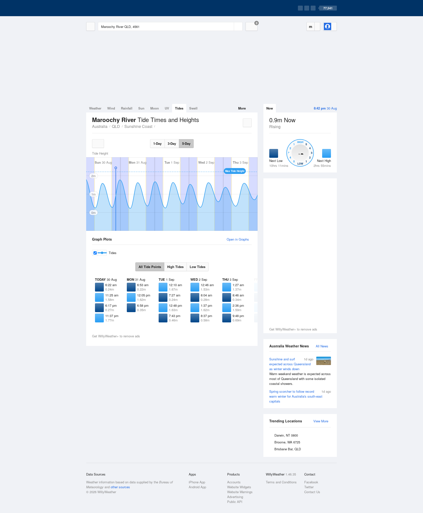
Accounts (234, 482)
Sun (141, 108)
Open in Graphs (238, 239)
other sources (120, 487)
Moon (154, 108)
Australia (99, 126)
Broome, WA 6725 (287, 442)
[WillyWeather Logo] (109, 8)
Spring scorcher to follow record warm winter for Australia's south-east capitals (300, 396)
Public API (234, 501)
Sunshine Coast (138, 126)
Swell (193, 108)
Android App (197, 487)
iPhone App (197, 482)
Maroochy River (157, 126)
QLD (116, 126)
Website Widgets (239, 487)
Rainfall (126, 108)
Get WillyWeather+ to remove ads (293, 329)
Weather (95, 108)
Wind (111, 108)
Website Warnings (240, 491)
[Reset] (230, 26)
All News (322, 346)
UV (167, 108)
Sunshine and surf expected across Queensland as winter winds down (300, 371)
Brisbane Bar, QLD (287, 449)
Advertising (235, 496)
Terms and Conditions (281, 482)
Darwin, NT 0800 (286, 435)
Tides (179, 108)
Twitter (309, 487)
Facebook (311, 482)
